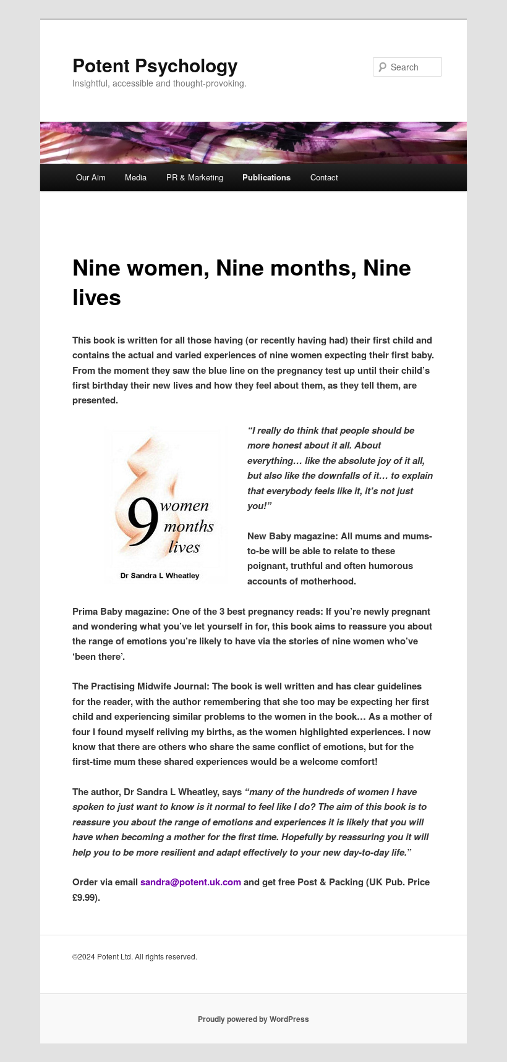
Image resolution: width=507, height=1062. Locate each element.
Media (136, 177)
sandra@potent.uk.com (190, 881)
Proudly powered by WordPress (253, 1018)
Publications (266, 177)
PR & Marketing (194, 177)
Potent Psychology (155, 64)
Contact (324, 177)
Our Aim (91, 177)
